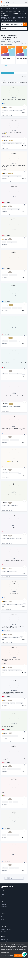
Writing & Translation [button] (23, 82)
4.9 (5, 173)
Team (2, 896)
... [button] (23, 143)
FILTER (8, 72)
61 (19, 878)
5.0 (5, 107)
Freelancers (3, 8)
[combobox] (11, 24)
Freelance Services (4, 939)
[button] (25, 2)
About (2, 894)
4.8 (5, 568)
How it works (3, 904)
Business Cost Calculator (6, 929)
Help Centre (3, 909)
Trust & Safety (4, 906)
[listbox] (14, 55)
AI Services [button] (4, 82)
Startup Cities (3, 931)
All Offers (4, 65)
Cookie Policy (6, 952)
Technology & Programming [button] (12, 82)
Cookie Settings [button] (9, 955)
